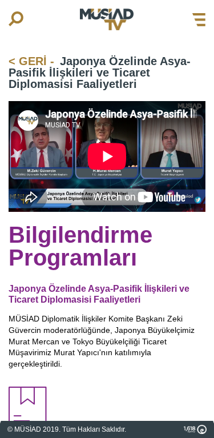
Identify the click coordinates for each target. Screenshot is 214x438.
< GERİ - (31, 61)
